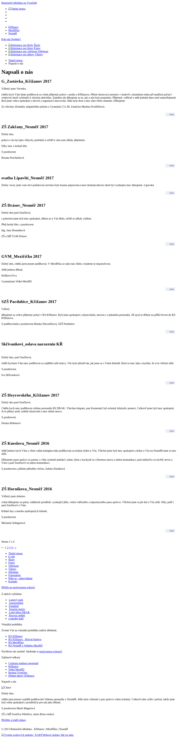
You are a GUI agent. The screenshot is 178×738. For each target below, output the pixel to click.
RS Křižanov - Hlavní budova (24, 639)
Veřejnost (42, 51)
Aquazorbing (15, 602)
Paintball (13, 606)
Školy (36, 45)
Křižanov (13, 27)
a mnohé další (15, 618)
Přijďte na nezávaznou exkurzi (18, 587)
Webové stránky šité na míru (58, 734)
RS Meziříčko (16, 642)
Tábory (38, 54)
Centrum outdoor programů (23, 663)
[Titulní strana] (16, 8)
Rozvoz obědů (16, 615)
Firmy (37, 48)
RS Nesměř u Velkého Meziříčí (25, 645)
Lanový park (15, 599)
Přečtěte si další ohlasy (13, 720)
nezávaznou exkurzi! (50, 651)
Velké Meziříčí (16, 669)
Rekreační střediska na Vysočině (19, 2)
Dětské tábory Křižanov (21, 675)
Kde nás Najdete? (11, 39)
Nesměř (12, 33)
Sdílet (171, 114)
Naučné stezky (16, 609)
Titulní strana (15, 60)
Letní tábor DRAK (19, 612)
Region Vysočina (17, 672)
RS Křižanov (15, 636)
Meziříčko (13, 30)
